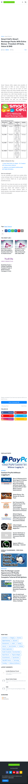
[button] (1, 2)
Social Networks (6, 657)
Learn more (11, 777)
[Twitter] (9, 230)
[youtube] (14, 772)
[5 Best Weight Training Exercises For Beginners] (6, 526)
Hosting (19, 643)
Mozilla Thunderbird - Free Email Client (11, 652)
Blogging (12, 637)
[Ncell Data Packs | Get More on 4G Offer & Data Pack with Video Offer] (21, 243)
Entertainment (5, 643)
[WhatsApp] (12, 230)
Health (13, 643)
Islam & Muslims (12, 646)
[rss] (21, 772)
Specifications (16, 657)
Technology (16, 660)
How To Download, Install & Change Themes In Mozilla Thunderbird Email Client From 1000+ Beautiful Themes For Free (19, 586)
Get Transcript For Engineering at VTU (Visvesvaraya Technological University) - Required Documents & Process (20, 506)
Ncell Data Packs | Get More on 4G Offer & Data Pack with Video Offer (20, 251)
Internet (4, 646)
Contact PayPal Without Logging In (10, 474)
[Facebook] (6, 230)
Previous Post (5, 406)
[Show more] (2, 233)
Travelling (4, 663)
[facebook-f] (7, 772)
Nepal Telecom (8, 36)
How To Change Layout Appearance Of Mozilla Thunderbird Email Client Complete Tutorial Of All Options (14, 574)
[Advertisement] (14, 20)
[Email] (22, 230)
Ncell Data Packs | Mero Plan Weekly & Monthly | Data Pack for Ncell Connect (7, 251)
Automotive (5, 637)
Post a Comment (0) (14, 402)
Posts (4, 697)
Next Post (23, 406)
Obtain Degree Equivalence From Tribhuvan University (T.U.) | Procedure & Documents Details (19, 517)
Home (2, 36)
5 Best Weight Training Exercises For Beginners (20, 526)
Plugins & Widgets (16, 654)
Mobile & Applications (7, 649)
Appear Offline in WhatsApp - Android (19, 544)
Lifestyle (21, 646)
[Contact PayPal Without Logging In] (14, 462)
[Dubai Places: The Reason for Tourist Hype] (6, 496)
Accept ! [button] (5, 780)
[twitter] (10, 772)
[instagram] (17, 772)
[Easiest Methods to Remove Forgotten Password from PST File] (6, 535)
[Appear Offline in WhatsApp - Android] (6, 544)
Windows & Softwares (14, 663)
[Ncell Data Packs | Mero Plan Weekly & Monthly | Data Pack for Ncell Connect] (7, 243)
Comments (6, 699)
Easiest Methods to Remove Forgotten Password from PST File (19, 535)
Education (15, 640)
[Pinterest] (19, 230)
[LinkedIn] (15, 230)
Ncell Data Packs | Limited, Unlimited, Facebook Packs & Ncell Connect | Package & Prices (6, 268)
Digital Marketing (6, 640)
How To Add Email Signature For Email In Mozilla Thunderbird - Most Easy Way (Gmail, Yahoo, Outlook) (20, 598)
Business (19, 637)
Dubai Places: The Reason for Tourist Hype (18, 496)
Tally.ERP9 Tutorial (6, 660)
